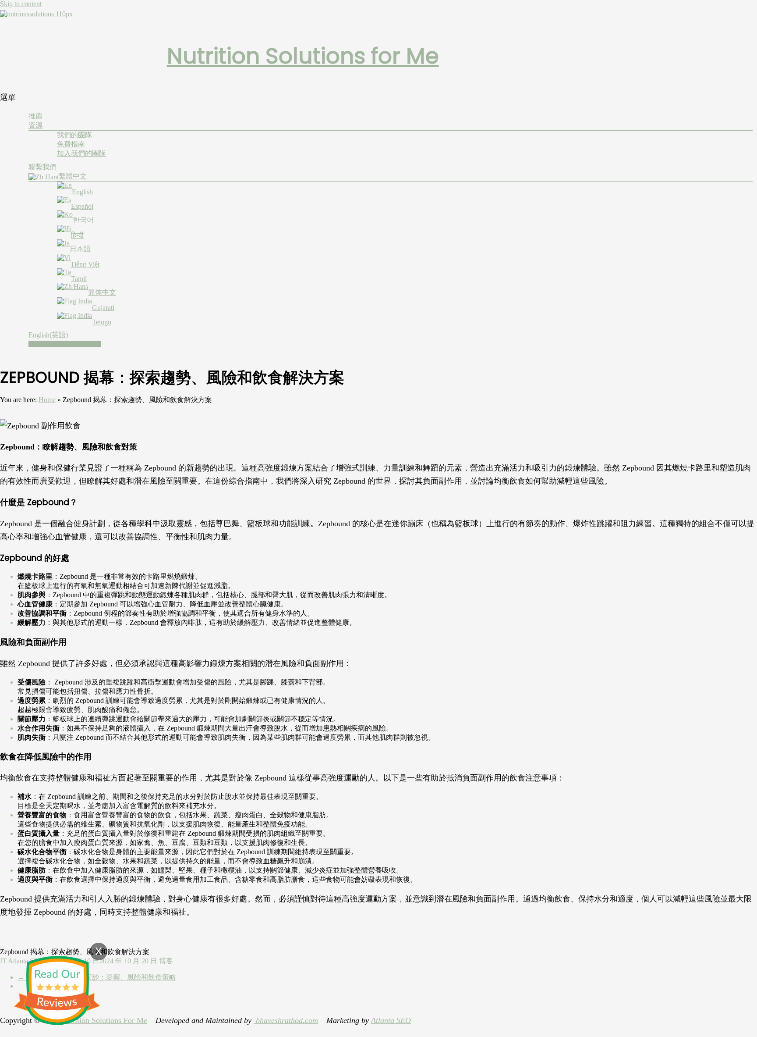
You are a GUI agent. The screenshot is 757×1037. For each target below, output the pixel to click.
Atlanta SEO (391, 1020)
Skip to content (21, 3)
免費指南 (71, 144)
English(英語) (48, 335)
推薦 (35, 116)
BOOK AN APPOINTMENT (64, 344)
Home (47, 399)
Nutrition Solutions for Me (303, 55)
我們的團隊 (74, 135)
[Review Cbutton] (57, 990)
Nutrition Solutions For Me (103, 1020)
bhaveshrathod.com (286, 1020)
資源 (35, 125)
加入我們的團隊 (81, 153)
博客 (166, 961)
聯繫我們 (42, 167)
